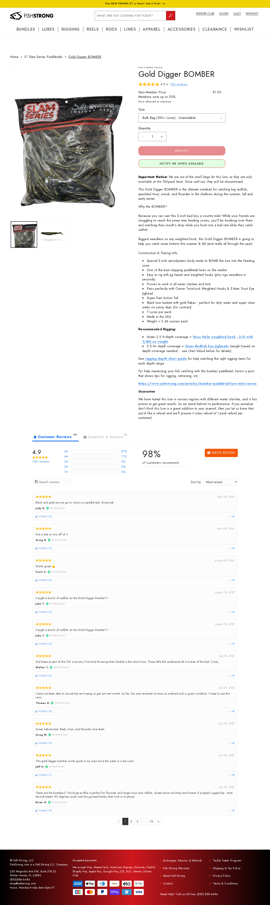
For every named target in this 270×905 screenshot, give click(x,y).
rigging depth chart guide (166, 359)
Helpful (43, 516)
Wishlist (252, 13)
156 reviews (179, 84)
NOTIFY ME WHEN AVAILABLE (182, 163)
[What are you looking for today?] (170, 15)
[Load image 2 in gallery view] (52, 235)
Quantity (144, 128)
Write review (223, 453)
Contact (168, 883)
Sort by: (196, 482)
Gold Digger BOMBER (84, 57)
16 (151, 821)
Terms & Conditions (225, 883)
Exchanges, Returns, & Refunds (182, 860)
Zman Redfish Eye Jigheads (207, 346)
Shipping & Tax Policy (227, 868)
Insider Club (205, 13)
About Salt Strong (174, 876)
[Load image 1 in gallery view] (24, 235)
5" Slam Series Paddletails (43, 57)
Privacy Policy (221, 876)
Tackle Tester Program (227, 860)
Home (14, 57)
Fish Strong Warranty (176, 868)
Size (141, 109)
